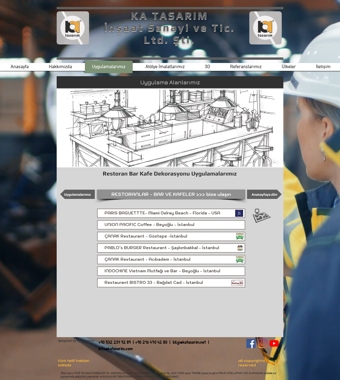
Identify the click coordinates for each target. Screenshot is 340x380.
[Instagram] (262, 343)
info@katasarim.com (115, 348)
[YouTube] (274, 343)
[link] (284, 63)
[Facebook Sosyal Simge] (251, 343)
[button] (171, 194)
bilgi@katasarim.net (189, 342)
